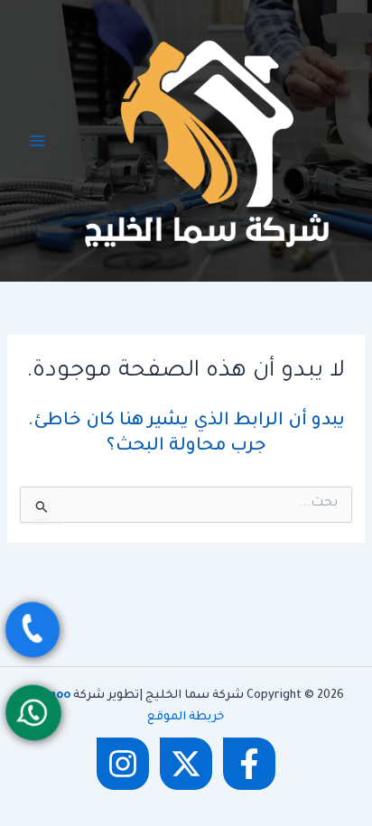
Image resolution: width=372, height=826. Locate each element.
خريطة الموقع (186, 717)
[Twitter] (186, 764)
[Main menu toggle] (37, 141)
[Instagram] (123, 764)
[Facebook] (249, 764)
